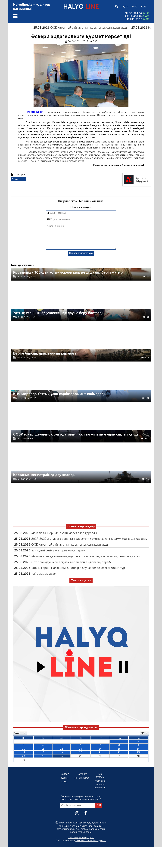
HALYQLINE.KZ (34, 112)
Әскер (15, 179)
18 (42, 752)
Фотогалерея (81, 777)
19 (61, 752)
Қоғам (64, 777)
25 (42, 755)
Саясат (65, 773)
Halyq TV (82, 773)
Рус (134, 6)
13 (80, 748)
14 (100, 748)
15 (119, 748)
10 (23, 748)
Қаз (125, 6)
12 (61, 748)
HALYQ (81, 6)
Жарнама (100, 780)
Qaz (143, 6)
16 (138, 748)
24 (23, 755)
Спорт (65, 781)
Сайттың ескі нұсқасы (81, 837)
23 (138, 752)
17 (23, 752)
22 (119, 752)
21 (100, 752)
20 (80, 752)
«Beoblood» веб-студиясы (90, 840)
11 (43, 748)
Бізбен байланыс (100, 786)
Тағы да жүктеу (81, 580)
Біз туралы (100, 775)
